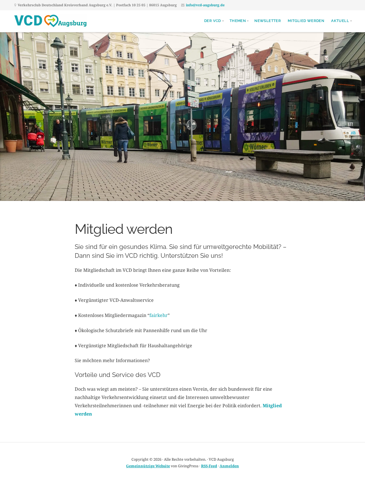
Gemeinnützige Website (148, 465)
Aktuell (340, 21)
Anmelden (229, 465)
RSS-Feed (209, 465)
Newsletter (267, 21)
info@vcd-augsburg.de (205, 5)
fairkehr (158, 315)
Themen (238, 21)
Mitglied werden (306, 21)
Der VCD (212, 21)
